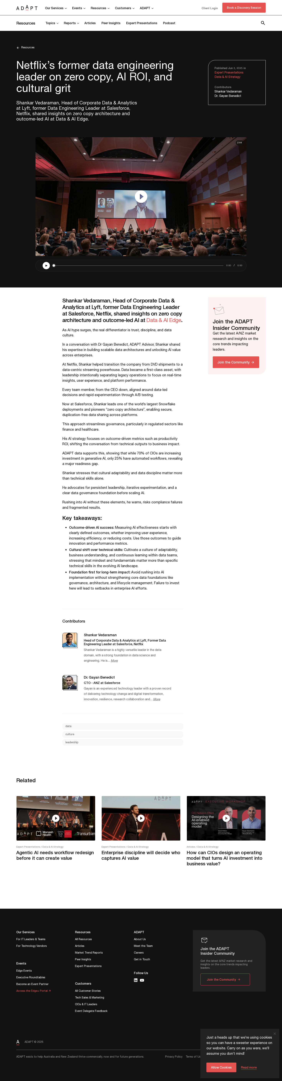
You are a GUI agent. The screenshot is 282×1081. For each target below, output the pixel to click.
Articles (90, 23)
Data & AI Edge (163, 320)
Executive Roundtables (30, 978)
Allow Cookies (221, 1067)
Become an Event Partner (32, 984)
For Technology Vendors (31, 946)
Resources (25, 23)
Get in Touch (142, 960)
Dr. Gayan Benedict (227, 96)
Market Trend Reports (89, 953)
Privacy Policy (173, 1057)
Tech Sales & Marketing (89, 998)
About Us (140, 939)
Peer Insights (110, 23)
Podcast (169, 23)
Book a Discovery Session (244, 8)
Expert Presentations (141, 23)
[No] (274, 1034)
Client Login (210, 8)
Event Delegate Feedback (91, 1011)
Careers (139, 953)
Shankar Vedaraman (228, 91)
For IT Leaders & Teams (30, 939)
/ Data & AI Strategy (52, 846)
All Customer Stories (88, 991)
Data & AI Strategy (227, 77)
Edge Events (24, 971)
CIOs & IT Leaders (86, 1005)
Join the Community (233, 362)
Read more (249, 1067)
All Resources (83, 939)
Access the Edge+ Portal (32, 991)
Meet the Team (143, 946)
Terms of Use (194, 1057)
